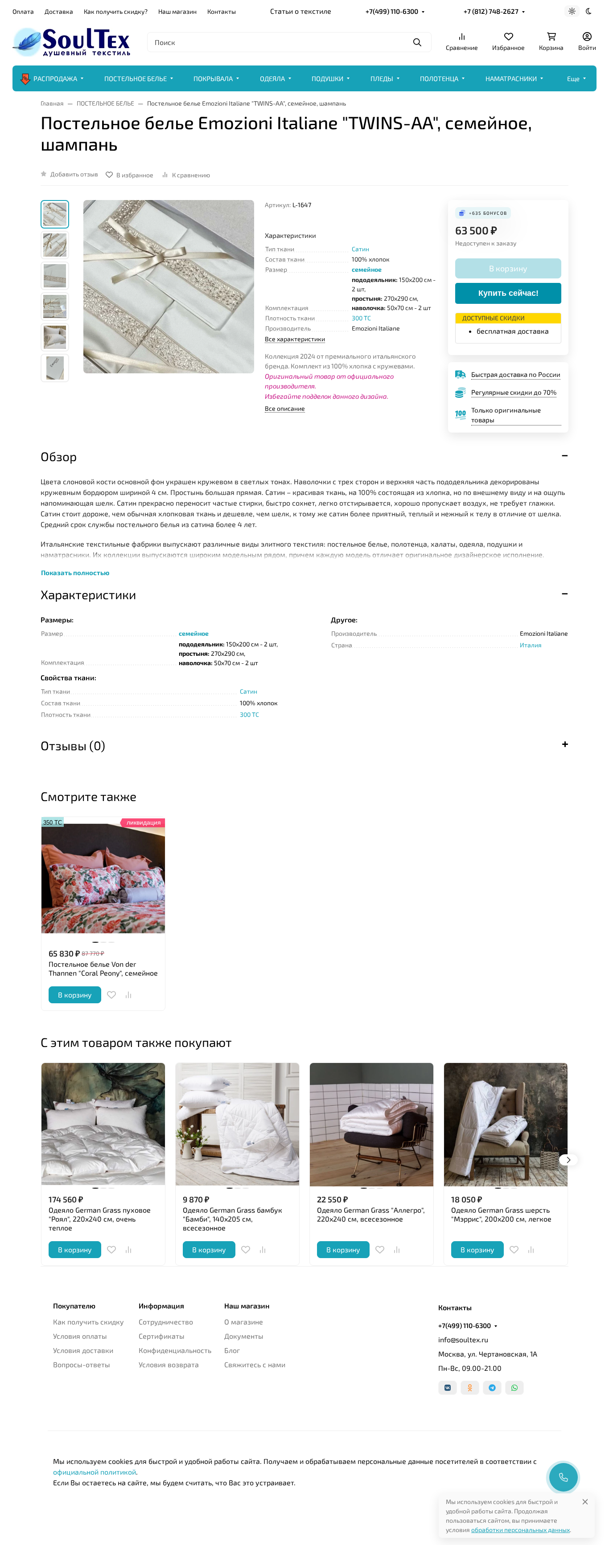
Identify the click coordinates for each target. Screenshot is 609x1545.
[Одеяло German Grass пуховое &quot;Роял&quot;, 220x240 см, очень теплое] (103, 1124)
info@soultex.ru (463, 1339)
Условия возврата (169, 1364)
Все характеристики (295, 339)
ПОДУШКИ (327, 78)
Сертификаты (162, 1336)
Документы (243, 1336)
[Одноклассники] (470, 1388)
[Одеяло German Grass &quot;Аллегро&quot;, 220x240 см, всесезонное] (371, 1124)
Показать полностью (75, 572)
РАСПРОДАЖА (55, 78)
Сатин (360, 249)
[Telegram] (492, 1388)
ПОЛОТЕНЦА (439, 78)
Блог (232, 1350)
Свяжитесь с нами (254, 1364)
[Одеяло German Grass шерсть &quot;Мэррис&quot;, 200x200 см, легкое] (506, 1124)
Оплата (23, 11)
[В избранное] (111, 994)
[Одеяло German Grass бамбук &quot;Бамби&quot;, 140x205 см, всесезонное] (237, 1124)
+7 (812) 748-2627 (491, 11)
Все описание (285, 408)
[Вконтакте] (447, 1388)
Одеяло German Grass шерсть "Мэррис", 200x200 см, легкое (501, 1214)
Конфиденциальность (175, 1350)
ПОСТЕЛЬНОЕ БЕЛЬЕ (135, 78)
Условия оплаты (80, 1336)
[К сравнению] (128, 994)
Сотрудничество (166, 1321)
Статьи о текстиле (300, 11)
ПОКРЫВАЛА (213, 78)
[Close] (585, 1501)
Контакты (221, 11)
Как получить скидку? (116, 11)
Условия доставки (83, 1350)
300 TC (361, 318)
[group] (168, 306)
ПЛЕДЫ (381, 78)
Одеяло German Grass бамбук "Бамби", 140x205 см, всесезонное (232, 1219)
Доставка (59, 11)
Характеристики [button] (88, 594)
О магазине (243, 1321)
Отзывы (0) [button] (73, 745)
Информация (161, 1305)
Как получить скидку (88, 1321)
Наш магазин (177, 11)
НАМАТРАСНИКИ (511, 78)
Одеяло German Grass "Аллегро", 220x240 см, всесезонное (371, 1214)
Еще (573, 78)
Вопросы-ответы (81, 1364)
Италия (531, 645)
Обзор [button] (59, 456)
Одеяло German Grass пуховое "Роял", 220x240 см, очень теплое (100, 1219)
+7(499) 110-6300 (392, 11)
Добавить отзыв (74, 174)
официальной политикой (94, 1471)
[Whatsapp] (514, 1388)
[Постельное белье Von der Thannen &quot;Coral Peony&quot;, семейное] (103, 878)
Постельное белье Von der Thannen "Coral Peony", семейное (103, 968)
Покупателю (74, 1305)
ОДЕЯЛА (272, 78)
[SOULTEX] (72, 41)
